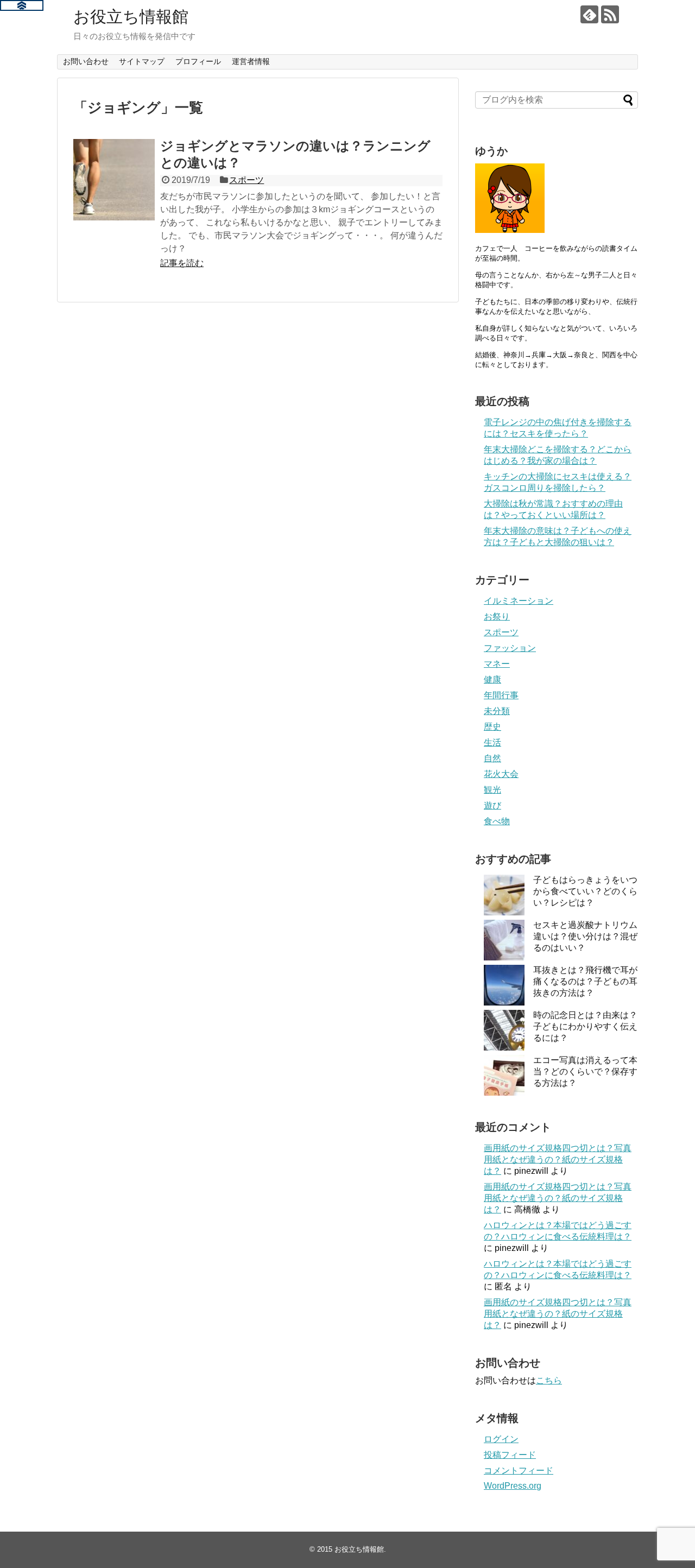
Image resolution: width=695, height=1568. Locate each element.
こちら (549, 1380)
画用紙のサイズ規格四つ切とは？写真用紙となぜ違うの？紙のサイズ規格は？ (557, 1159)
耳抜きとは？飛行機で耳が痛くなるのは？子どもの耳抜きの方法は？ (585, 981)
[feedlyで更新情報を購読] (589, 14)
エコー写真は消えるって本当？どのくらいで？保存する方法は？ (585, 1071)
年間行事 (501, 695)
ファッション (510, 648)
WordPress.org (512, 1485)
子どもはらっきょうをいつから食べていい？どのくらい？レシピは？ (585, 891)
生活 (492, 742)
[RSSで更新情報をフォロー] (610, 14)
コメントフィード (518, 1470)
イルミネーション (518, 600)
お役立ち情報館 (130, 17)
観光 (492, 789)
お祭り (497, 616)
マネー (497, 663)
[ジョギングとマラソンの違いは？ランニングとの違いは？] (114, 179)
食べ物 (497, 821)
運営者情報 (251, 61)
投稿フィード (510, 1454)
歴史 (492, 726)
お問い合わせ (86, 61)
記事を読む (182, 263)
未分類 (497, 711)
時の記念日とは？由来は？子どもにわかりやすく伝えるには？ (585, 1026)
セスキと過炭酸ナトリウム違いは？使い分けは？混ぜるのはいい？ (585, 936)
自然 (492, 758)
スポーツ (246, 180)
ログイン (501, 1439)
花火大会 (501, 774)
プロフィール (198, 61)
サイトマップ (142, 61)
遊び (492, 805)
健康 (492, 679)
